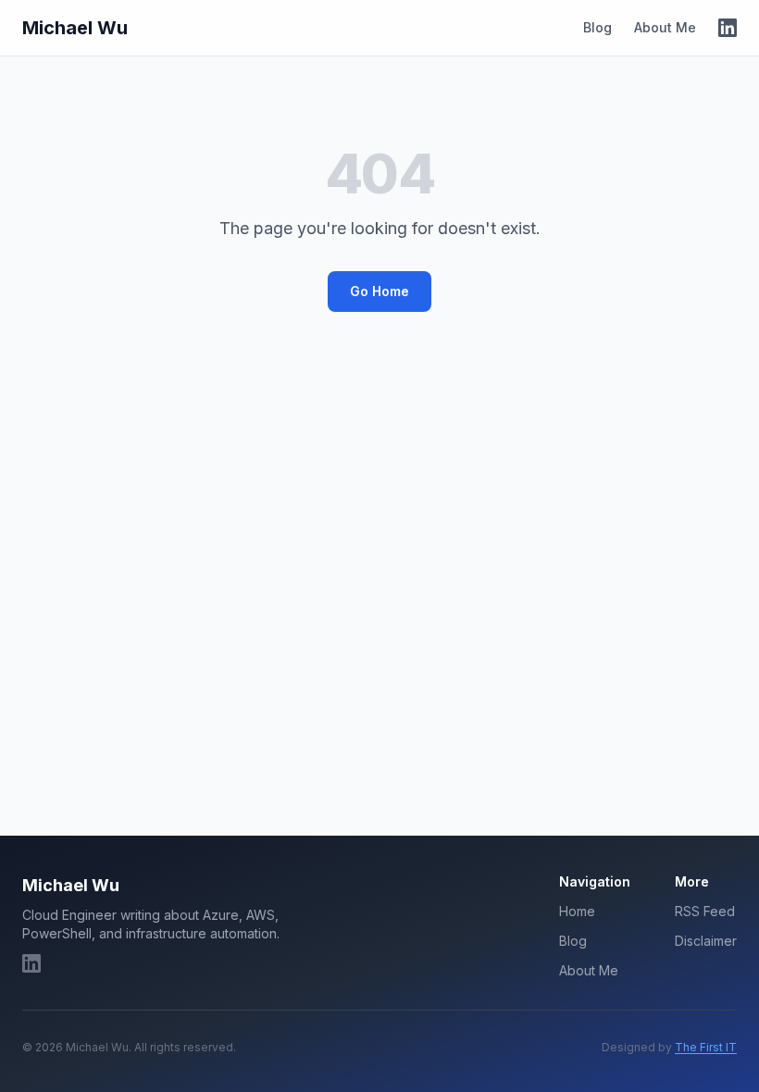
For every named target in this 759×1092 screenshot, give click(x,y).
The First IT (706, 1047)
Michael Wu (75, 28)
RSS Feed (705, 911)
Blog (597, 27)
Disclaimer (706, 941)
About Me (665, 27)
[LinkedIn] (727, 28)
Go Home (379, 291)
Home (577, 911)
